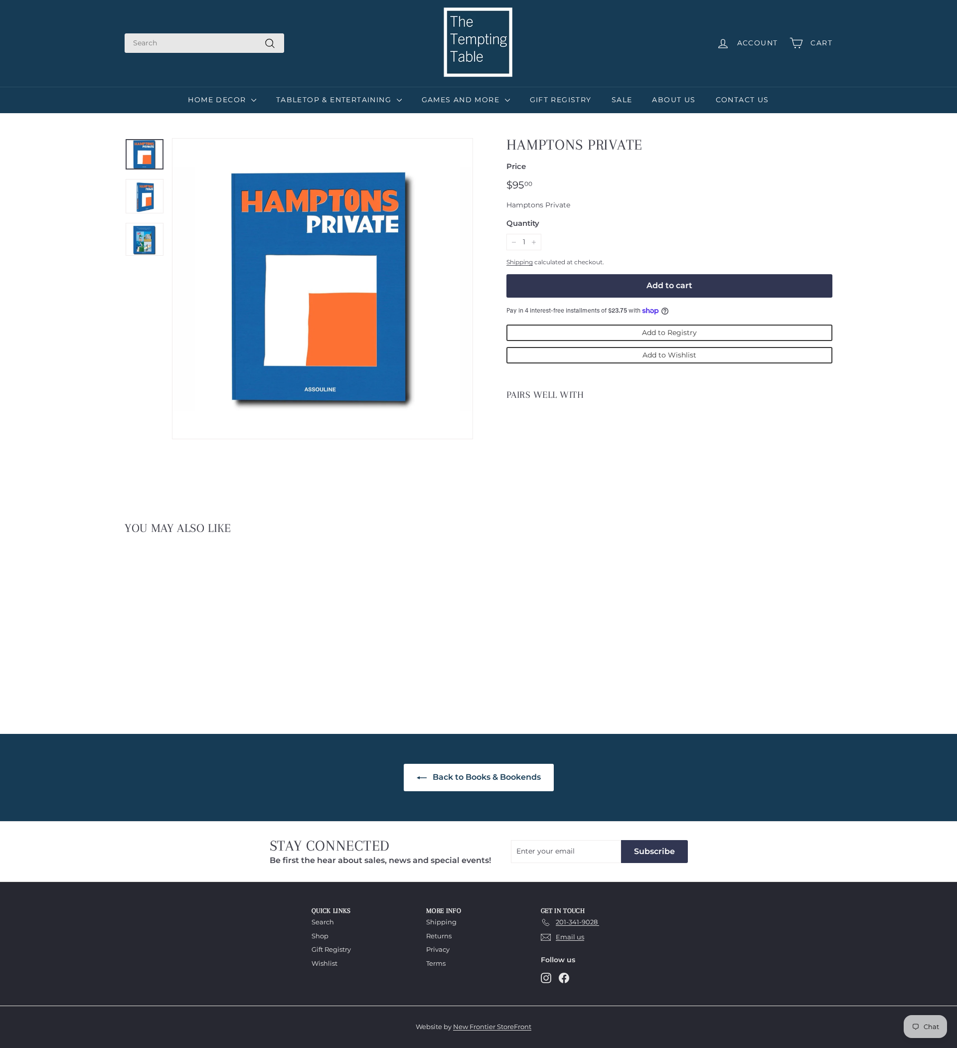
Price (516, 166)
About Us (673, 99)
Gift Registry (561, 99)
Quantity (522, 223)
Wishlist (324, 963)
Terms (436, 963)
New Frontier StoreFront (492, 1027)
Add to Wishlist (669, 354)
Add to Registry (669, 332)
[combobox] (204, 43)
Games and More (462, 99)
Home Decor (218, 99)
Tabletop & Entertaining (335, 99)
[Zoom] (322, 289)
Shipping (519, 262)
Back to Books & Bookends (486, 777)
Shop (320, 936)
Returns (439, 936)
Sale (622, 99)
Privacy (438, 949)
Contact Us (742, 99)
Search (323, 922)
